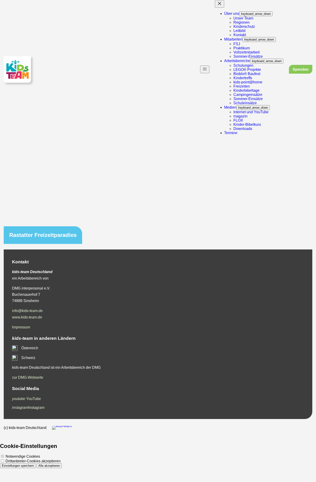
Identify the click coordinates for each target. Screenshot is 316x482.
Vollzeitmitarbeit (246, 52)
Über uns (231, 14)
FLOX (238, 120)
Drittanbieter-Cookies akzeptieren (33, 461)
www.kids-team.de (27, 317)
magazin (240, 116)
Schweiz (28, 358)
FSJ (236, 44)
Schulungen (243, 65)
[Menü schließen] (219, 4)
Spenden (301, 69)
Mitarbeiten (233, 39)
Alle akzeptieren (49, 465)
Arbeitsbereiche (237, 61)
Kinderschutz (244, 26)
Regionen (241, 22)
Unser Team (243, 18)
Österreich (29, 348)
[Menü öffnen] (204, 69)
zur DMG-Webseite (27, 377)
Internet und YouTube (251, 112)
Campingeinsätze (247, 95)
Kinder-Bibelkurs (247, 124)
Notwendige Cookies (22, 456)
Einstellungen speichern (18, 465)
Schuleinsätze (245, 103)
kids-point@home (247, 82)
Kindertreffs (242, 78)
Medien (230, 107)
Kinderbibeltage (246, 90)
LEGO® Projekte (247, 70)
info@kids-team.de (27, 311)
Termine (230, 133)
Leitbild (239, 31)
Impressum (21, 327)
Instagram (28, 408)
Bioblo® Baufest (246, 74)
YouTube (26, 399)
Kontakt (239, 35)
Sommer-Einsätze (248, 56)
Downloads (242, 129)
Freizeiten (241, 86)
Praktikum (241, 48)
